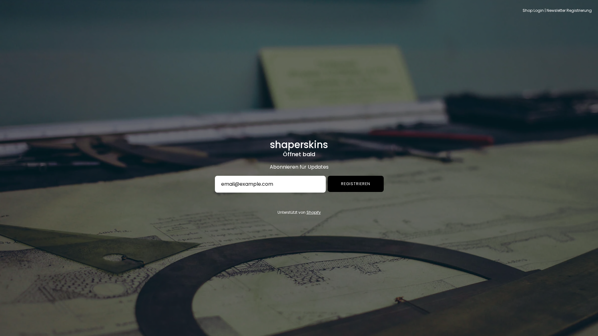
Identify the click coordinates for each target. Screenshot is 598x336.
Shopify (313, 212)
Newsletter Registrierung (569, 10)
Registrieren (355, 183)
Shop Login (533, 10)
